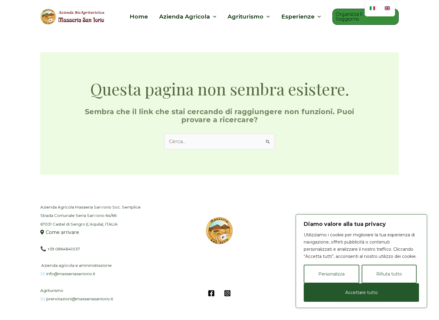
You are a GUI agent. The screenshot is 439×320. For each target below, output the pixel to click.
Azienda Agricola (184, 16)
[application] (213, 16)
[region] (361, 261)
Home (139, 16)
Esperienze (297, 16)
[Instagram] (227, 293)
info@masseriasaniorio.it (70, 273)
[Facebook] (211, 293)
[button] (365, 17)
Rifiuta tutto (389, 274)
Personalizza (331, 274)
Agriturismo (245, 16)
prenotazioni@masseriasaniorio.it (79, 298)
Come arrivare (62, 232)
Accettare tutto (361, 292)
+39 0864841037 (63, 248)
